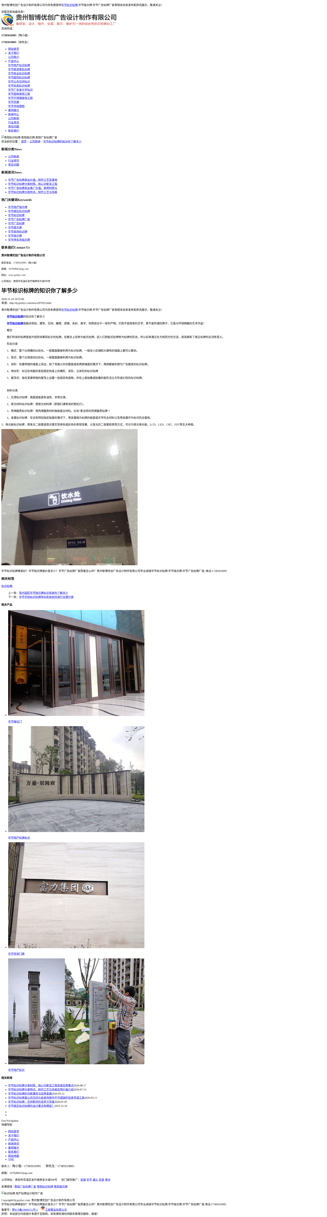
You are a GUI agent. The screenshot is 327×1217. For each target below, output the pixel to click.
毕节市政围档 (16, 106)
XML (11, 1159)
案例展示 (13, 110)
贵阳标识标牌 (45, 1186)
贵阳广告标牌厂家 (25, 1186)
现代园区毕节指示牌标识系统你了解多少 (43, 592)
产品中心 (13, 61)
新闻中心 (13, 114)
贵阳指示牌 (60, 1186)
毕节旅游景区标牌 (19, 69)
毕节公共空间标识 (19, 81)
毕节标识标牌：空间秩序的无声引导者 (31, 1101)
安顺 (83, 1179)
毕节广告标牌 (16, 223)
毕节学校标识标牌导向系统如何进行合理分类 (46, 597)
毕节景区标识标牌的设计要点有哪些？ (31, 1105)
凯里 (101, 1179)
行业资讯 (13, 122)
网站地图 (13, 1156)
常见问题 (13, 126)
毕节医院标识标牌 (19, 77)
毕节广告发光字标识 (20, 89)
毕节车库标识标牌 (19, 85)
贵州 (107, 1179)
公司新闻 (13, 118)
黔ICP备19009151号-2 (25, 1209)
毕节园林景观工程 (19, 93)
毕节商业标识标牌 (19, 73)
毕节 (89, 1179)
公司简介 (13, 57)
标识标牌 (6, 586)
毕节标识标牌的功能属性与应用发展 (30, 1093)
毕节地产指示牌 (17, 207)
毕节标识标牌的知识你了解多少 (62, 141)
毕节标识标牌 (69, 5)
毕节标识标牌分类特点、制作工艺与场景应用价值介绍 (41, 1089)
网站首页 (13, 49)
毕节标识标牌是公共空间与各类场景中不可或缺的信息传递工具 (46, 1097)
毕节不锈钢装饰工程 (20, 98)
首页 (24, 141)
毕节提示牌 (15, 227)
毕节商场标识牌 (17, 231)
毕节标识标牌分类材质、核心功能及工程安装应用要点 (41, 1085)
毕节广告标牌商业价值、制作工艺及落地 (32, 179)
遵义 (95, 1179)
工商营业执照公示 (56, 1209)
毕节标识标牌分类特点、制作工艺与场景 (32, 192)
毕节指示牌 (15, 235)
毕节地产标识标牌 (19, 65)
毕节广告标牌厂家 (19, 219)
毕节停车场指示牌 (19, 239)
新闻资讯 (13, 1143)
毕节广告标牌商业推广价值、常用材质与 (32, 188)
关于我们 (13, 53)
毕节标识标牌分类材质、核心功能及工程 (32, 184)
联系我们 (13, 130)
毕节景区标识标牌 (19, 211)
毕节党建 (13, 102)
